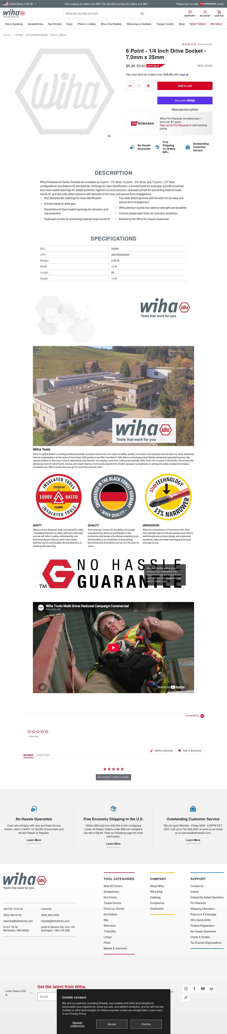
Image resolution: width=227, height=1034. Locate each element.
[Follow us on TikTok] (186, 997)
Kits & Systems (14, 24)
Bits (106, 920)
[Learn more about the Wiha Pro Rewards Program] (143, 124)
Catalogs (155, 897)
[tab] (161, 751)
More (182, 24)
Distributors (157, 908)
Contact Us (197, 886)
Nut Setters (110, 914)
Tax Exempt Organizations (205, 942)
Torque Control (165, 24)
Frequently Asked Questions (207, 897)
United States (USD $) (15, 992)
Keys (69, 24)
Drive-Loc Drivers (114, 908)
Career (194, 891)
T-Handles (110, 931)
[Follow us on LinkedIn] (211, 988)
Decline (146, 1024)
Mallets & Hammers (115, 948)
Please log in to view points (200, 3)
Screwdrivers (35, 24)
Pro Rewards (198, 903)
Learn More (34, 840)
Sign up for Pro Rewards (174, 125)
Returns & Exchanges (203, 914)
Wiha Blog (156, 891)
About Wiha (157, 886)
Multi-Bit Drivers (113, 886)
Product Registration (202, 925)
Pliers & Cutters (86, 24)
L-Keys (108, 937)
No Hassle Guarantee (203, 931)
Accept (112, 1024)
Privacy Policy (77, 1014)
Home (6, 34)
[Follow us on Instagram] (186, 988)
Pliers (107, 942)
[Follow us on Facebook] (194, 988)
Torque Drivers (112, 903)
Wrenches (110, 925)
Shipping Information (202, 908)
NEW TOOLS (198, 24)
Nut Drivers (54, 24)
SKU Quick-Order (200, 920)
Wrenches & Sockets (139, 24)
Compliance (157, 903)
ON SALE (216, 24)
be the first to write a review (113, 777)
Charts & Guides (200, 937)
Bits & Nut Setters (111, 24)
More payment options (185, 109)
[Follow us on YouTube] (203, 988)
